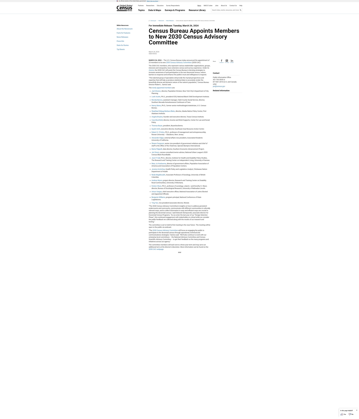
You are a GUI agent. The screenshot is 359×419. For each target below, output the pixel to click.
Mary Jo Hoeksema (159, 163)
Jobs (216, 5)
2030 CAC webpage (156, 249)
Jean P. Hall (156, 158)
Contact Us (233, 5)
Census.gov (153, 20)
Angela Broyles (157, 117)
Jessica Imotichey (158, 169)
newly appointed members (162, 88)
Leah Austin (156, 97)
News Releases (170, 20)
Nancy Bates (156, 105)
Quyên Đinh (156, 129)
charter (151, 70)
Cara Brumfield (157, 120)
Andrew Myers (157, 180)
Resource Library (197, 10)
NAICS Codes (208, 5)
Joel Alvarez (156, 91)
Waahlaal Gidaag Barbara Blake (163, 111)
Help (240, 5)
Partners (141, 5)
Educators (160, 5)
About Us (224, 5)
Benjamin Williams (158, 197)
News (199, 5)
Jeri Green (155, 152)
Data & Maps (154, 10)
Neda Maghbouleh (158, 175)
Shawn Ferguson (158, 143)
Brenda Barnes (157, 100)
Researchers (150, 5)
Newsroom (161, 20)
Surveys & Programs (175, 10)
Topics (141, 10)
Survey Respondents (173, 5)
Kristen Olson (156, 186)
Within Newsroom (123, 25)
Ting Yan (155, 203)
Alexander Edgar (158, 138)
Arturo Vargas (157, 192)
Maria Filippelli (157, 149)
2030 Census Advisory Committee (178, 62)
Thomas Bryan (157, 126)
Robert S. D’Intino (158, 132)
